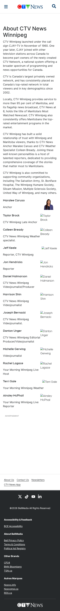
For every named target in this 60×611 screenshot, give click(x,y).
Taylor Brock (11, 215)
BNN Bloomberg (13, 566)
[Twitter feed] (20, 496)
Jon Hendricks (12, 262)
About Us (9, 479)
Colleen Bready (13, 229)
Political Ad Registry (15, 548)
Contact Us (23, 479)
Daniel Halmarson (15, 276)
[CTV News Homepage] (30, 7)
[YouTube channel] (33, 496)
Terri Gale (9, 381)
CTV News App (12, 484)
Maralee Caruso (14, 200)
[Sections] (6, 6)
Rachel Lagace (13, 363)
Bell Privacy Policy (14, 540)
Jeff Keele (9, 247)
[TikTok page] (27, 496)
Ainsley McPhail (13, 395)
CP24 (7, 562)
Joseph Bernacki (14, 312)
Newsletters (38, 479)
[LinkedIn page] (40, 496)
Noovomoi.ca (11, 588)
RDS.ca (8, 592)
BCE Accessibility (13, 526)
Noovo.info (10, 584)
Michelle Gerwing (14, 349)
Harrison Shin (12, 294)
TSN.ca (8, 570)
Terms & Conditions (14, 544)
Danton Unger (12, 330)
